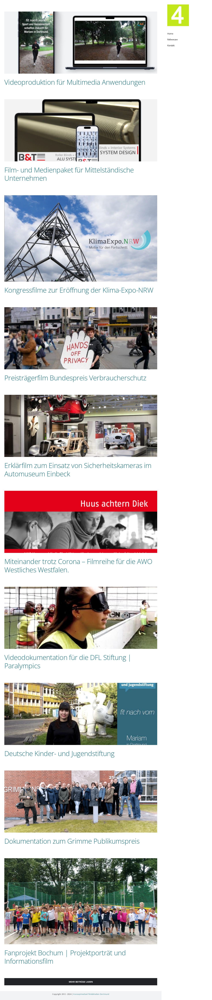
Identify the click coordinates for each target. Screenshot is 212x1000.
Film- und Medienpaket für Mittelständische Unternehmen (69, 174)
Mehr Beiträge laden (81, 981)
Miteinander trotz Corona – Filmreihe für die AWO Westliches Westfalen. (78, 565)
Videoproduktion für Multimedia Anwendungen (74, 82)
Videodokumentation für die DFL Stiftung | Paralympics (67, 661)
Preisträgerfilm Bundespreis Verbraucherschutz (75, 377)
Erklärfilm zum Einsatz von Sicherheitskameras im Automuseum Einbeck (77, 469)
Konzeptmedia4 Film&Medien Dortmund (91, 994)
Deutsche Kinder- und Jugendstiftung (59, 753)
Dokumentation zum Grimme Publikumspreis (71, 841)
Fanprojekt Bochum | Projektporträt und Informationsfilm (65, 957)
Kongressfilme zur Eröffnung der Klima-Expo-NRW (78, 290)
